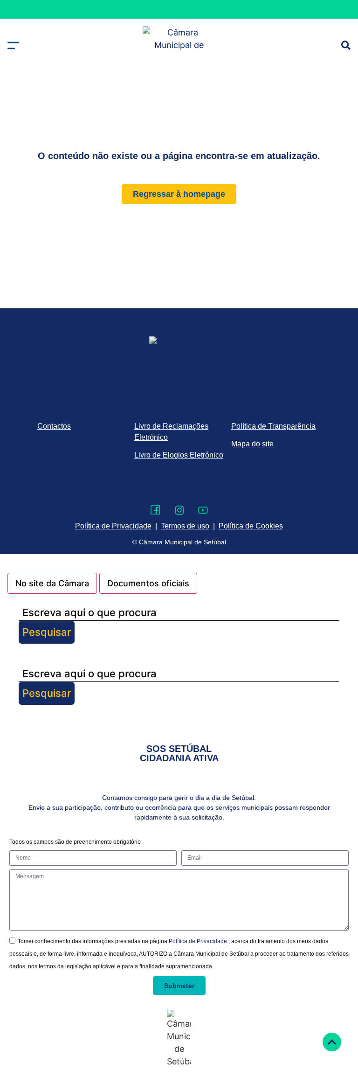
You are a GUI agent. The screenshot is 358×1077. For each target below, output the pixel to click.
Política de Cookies (251, 526)
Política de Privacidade (198, 941)
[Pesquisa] (346, 45)
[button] (13, 45)
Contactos (54, 426)
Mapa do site (252, 444)
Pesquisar (46, 632)
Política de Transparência (273, 426)
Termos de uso (185, 526)
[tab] (52, 583)
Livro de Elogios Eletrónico (178, 455)
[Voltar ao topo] (332, 1042)
